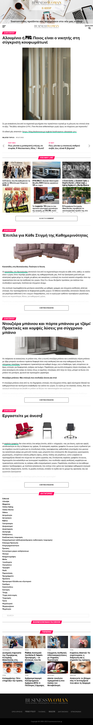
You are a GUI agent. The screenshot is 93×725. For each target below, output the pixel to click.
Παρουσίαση (7, 573)
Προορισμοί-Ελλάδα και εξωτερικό (16, 581)
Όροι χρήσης (17, 711)
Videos (5, 512)
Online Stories (8, 510)
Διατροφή (6, 532)
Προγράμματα (7, 576)
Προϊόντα (6, 579)
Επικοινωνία (76, 711)
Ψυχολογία (6, 609)
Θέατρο (5, 554)
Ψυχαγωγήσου (8, 606)
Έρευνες (5, 548)
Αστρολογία (7, 515)
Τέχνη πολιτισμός (9, 595)
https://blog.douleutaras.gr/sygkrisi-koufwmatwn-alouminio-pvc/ (49, 131)
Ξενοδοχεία (7, 562)
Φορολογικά (7, 604)
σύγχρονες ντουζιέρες (11, 364)
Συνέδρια (6, 584)
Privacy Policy (30, 711)
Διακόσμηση (7, 529)
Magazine (6, 504)
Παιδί (4, 570)
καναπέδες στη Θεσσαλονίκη (16, 271)
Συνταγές (6, 590)
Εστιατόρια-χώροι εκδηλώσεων (15, 551)
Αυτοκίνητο (7, 518)
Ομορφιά (6, 568)
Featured (20, 137)
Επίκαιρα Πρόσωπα (10, 543)
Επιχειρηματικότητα (10, 546)
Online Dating (7, 507)
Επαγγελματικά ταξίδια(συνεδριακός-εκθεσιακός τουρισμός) (27, 540)
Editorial (5, 499)
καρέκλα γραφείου (11, 443)
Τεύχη (4, 593)
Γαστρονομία (7, 524)
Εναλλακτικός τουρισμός (12, 537)
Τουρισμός (6, 598)
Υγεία (4, 601)
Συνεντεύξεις (7, 587)
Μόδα (4, 559)
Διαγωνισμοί (7, 526)
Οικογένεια (7, 565)
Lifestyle (5, 501)
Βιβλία (5, 521)
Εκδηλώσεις (7, 535)
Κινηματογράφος (9, 557)
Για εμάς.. (42, 711)
